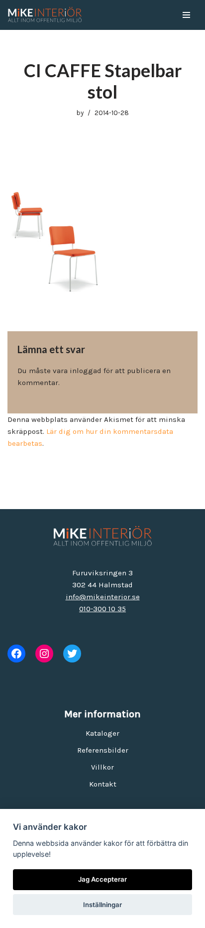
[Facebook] (16, 654)
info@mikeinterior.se (103, 596)
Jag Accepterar (102, 879)
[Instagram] (44, 654)
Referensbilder (102, 750)
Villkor (102, 767)
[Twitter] (72, 654)
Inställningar (102, 905)
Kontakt (102, 784)
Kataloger (102, 733)
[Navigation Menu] (186, 15)
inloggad (86, 370)
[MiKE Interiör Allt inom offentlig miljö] (44, 15)
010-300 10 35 (102, 608)
